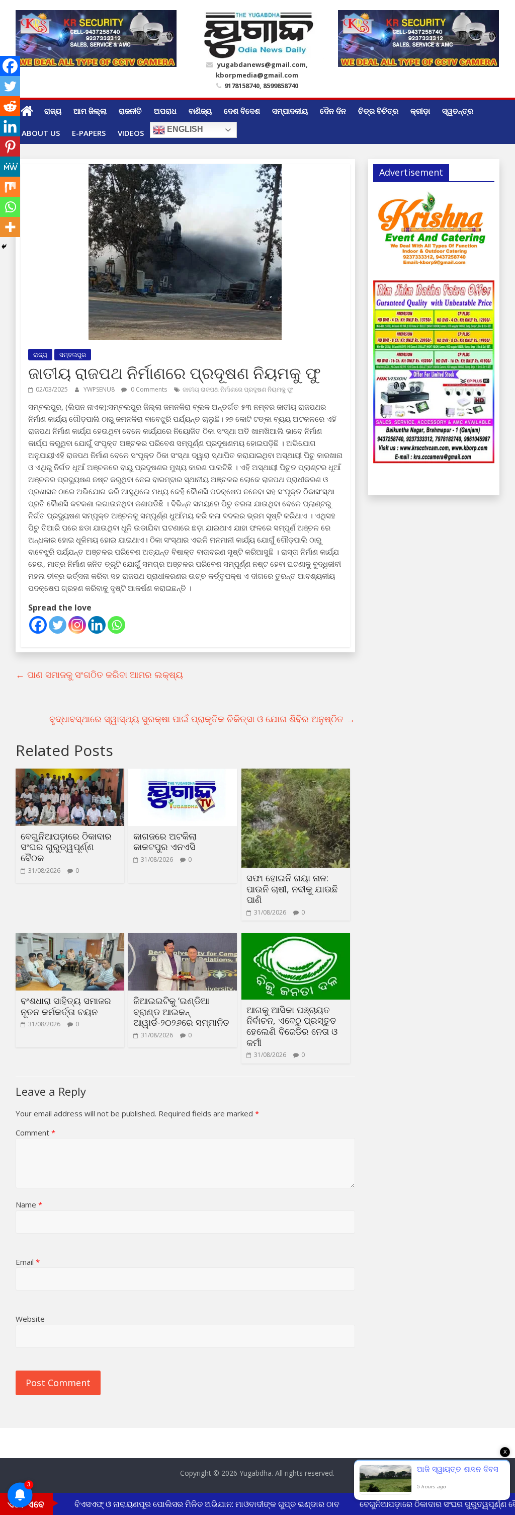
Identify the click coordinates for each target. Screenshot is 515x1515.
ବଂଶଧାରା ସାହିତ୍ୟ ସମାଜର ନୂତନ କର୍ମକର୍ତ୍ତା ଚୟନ (66, 1006)
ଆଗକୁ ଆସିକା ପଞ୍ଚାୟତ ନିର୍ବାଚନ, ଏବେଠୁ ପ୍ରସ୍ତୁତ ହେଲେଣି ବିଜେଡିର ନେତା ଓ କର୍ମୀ (291, 1026)
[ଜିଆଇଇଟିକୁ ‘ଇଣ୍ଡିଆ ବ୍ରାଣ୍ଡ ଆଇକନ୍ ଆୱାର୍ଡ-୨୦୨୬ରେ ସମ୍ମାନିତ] (182, 939)
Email (28, 1262)
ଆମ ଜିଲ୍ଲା (90, 111)
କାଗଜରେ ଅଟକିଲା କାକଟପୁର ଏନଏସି (165, 841)
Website (30, 1319)
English (184, 129)
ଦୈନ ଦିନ (333, 111)
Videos (131, 133)
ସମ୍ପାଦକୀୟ (290, 111)
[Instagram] (77, 625)
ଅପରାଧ (165, 111)
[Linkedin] (97, 625)
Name (29, 1204)
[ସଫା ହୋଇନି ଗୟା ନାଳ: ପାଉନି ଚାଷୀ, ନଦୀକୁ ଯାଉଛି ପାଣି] (295, 774)
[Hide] (4, 247)
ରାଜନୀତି (130, 111)
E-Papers (89, 133)
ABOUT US (41, 133)
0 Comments (148, 389)
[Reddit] (10, 106)
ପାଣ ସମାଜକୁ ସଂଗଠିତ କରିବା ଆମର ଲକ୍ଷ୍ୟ (99, 674)
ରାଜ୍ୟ (52, 111)
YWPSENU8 (99, 389)
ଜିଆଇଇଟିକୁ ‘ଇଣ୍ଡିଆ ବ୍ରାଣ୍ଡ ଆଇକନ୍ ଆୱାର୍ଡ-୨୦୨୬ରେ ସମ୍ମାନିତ (181, 1011)
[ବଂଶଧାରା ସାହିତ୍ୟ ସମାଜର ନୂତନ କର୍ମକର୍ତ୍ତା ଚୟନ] (70, 939)
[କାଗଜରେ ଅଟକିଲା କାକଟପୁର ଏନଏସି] (182, 774)
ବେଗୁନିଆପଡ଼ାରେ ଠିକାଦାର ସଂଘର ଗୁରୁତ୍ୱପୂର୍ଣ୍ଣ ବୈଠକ (66, 847)
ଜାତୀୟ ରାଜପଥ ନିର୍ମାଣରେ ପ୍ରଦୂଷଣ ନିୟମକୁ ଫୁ (238, 389)
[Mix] (10, 187)
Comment (35, 1132)
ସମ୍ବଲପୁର (72, 354)
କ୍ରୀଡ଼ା (420, 111)
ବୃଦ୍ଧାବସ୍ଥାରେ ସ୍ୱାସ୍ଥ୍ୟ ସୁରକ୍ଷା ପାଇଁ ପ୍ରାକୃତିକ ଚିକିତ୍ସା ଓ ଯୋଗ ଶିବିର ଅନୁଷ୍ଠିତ (202, 719)
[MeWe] (10, 167)
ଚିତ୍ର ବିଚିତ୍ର (378, 111)
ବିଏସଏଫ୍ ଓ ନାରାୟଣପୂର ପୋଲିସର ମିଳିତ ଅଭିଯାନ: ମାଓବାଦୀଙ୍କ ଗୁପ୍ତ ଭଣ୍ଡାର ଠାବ (193, 1503)
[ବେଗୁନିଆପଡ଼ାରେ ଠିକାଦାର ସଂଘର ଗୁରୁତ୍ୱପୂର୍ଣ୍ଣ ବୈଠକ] (70, 774)
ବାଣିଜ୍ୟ (200, 111)
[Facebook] (38, 625)
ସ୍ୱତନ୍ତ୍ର (457, 111)
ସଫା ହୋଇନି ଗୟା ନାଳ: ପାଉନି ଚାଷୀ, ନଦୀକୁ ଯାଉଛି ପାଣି (291, 888)
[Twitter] (57, 625)
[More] (10, 227)
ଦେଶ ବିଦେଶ (242, 111)
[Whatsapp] (116, 625)
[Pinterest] (10, 146)
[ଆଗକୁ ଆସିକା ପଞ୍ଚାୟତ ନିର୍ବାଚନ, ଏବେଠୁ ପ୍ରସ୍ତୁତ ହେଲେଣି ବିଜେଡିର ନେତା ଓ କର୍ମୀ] (295, 939)
